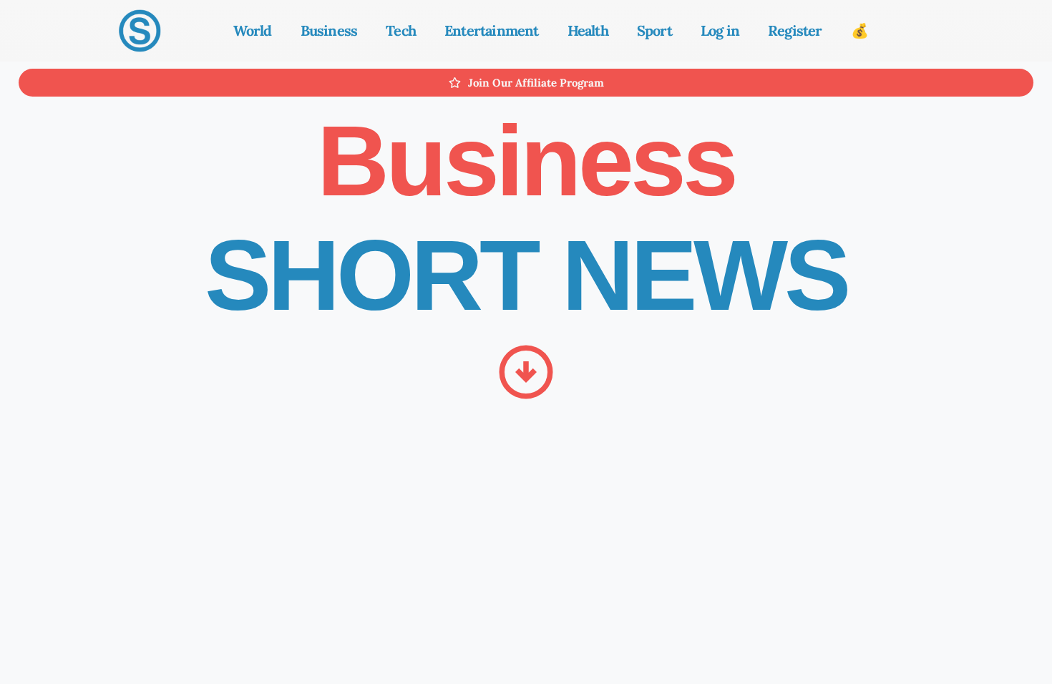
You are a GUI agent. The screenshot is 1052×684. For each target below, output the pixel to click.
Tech (401, 30)
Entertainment (491, 30)
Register (795, 30)
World (252, 30)
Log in (720, 30)
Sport (654, 30)
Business (329, 30)
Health (588, 30)
